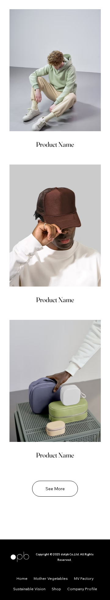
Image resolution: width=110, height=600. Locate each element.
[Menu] (13, 525)
